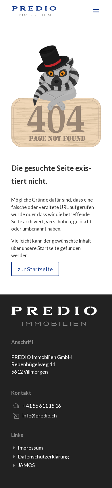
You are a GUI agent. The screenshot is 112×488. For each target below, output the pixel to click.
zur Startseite (35, 269)
